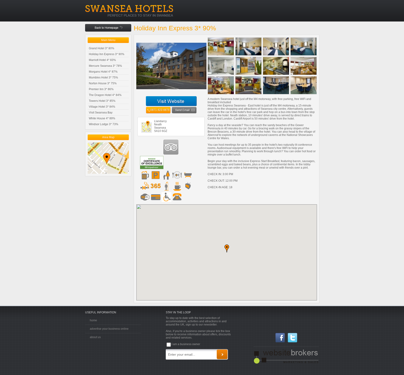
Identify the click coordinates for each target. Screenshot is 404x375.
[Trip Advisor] (171, 153)
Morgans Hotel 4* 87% (103, 71)
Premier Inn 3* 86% (101, 89)
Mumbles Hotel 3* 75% (103, 77)
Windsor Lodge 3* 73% (103, 124)
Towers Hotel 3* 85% (102, 101)
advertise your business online (109, 328)
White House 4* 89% (102, 118)
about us (95, 337)
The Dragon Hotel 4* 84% (105, 95)
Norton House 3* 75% (103, 83)
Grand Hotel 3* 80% (101, 48)
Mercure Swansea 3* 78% (105, 65)
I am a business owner (186, 344)
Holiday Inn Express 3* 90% (106, 54)
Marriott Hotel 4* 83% (102, 60)
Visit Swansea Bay (100, 112)
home (93, 320)
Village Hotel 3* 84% (102, 106)
